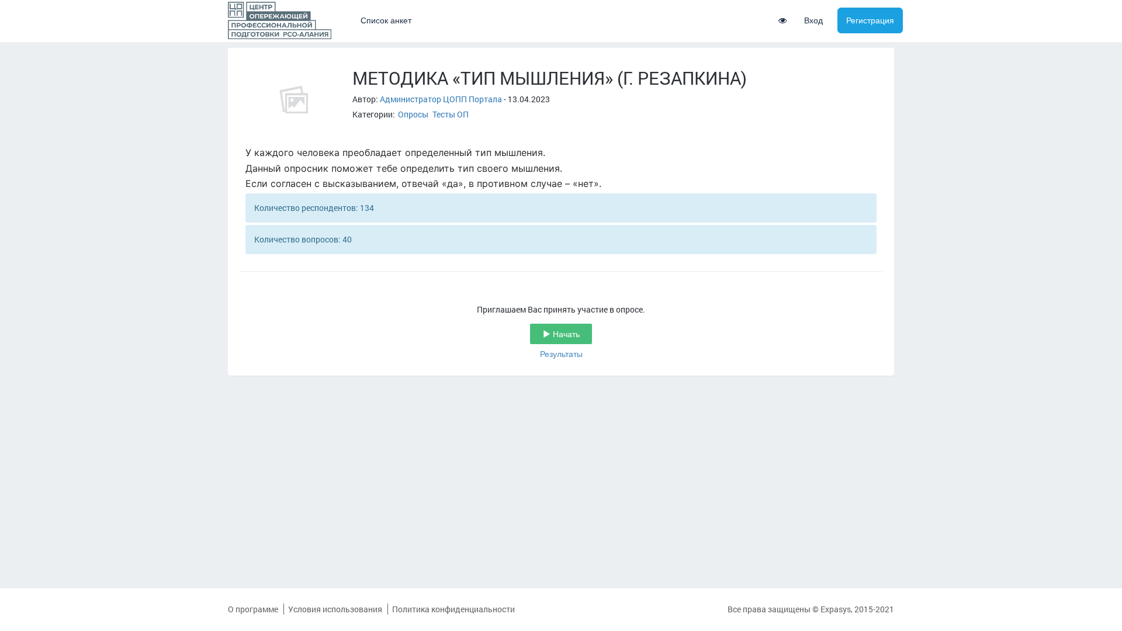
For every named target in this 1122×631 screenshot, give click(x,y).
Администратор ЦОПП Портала (441, 99)
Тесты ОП (450, 114)
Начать (565, 334)
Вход (813, 20)
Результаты (561, 354)
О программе (253, 609)
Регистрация (870, 20)
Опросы (413, 114)
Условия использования (335, 609)
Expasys (835, 609)
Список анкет (386, 20)
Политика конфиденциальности (453, 609)
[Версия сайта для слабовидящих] (782, 20)
